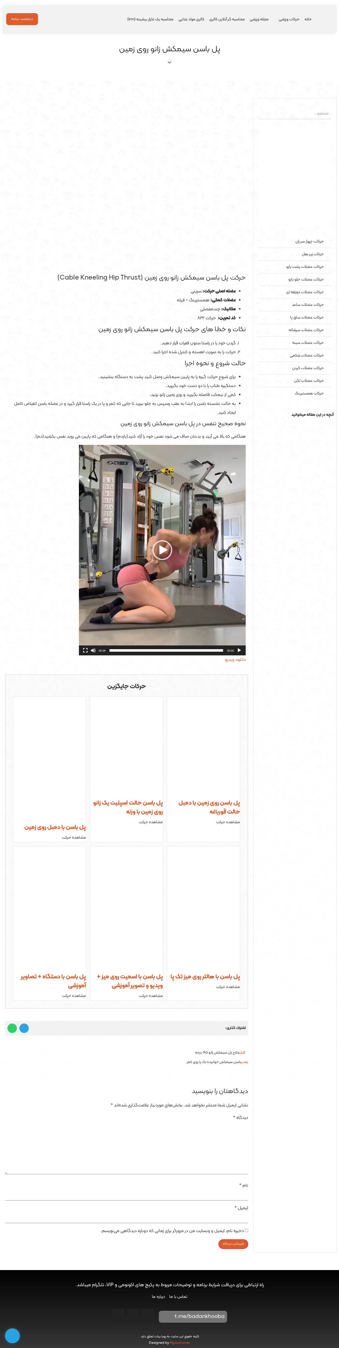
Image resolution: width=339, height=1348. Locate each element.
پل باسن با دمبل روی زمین (55, 827)
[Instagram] (147, 1315)
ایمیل (241, 1208)
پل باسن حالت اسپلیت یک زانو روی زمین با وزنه (128, 807)
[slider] (166, 650)
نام (243, 1185)
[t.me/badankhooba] (166, 1316)
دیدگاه (240, 1118)
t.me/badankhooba (199, 1317)
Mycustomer (180, 1343)
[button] (295, 423)
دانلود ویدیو (235, 659)
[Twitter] (118, 1315)
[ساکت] (93, 650)
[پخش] (239, 650)
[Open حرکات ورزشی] (275, 19)
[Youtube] (133, 1315)
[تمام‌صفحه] (85, 650)
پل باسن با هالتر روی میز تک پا (205, 976)
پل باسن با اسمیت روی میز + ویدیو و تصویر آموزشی (130, 981)
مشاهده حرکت (228, 822)
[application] (162, 550)
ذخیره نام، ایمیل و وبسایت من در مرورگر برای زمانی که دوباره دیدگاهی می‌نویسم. (172, 1231)
